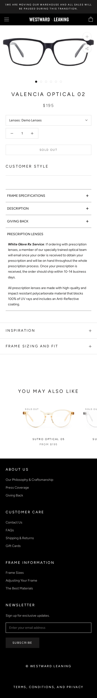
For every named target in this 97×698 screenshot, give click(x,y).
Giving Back (14, 495)
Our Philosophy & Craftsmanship (29, 480)
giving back (48, 221)
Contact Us (14, 522)
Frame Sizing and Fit (32, 346)
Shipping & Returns (20, 538)
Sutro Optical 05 (48, 439)
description (48, 208)
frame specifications (48, 195)
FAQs (10, 530)
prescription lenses (25, 234)
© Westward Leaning (49, 666)
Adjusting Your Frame (21, 581)
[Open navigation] (6, 19)
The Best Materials (19, 588)
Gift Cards (13, 546)
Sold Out (48, 150)
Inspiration (20, 330)
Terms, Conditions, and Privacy (48, 687)
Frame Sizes (15, 573)
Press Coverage (17, 488)
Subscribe (22, 642)
